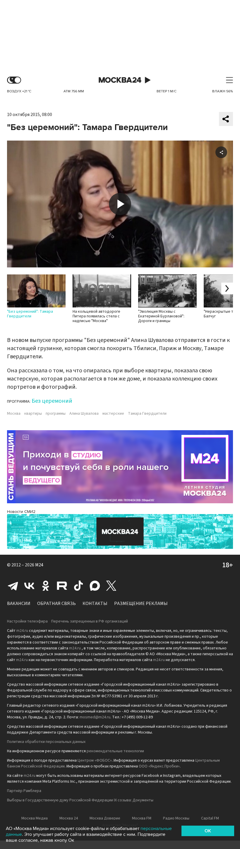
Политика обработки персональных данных (46, 742)
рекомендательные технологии (115, 751)
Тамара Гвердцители (147, 413)
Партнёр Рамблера (24, 791)
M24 (39, 565)
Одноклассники (46, 586)
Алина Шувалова (84, 413)
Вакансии (18, 603)
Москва (13, 413)
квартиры (33, 413)
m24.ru (22, 631)
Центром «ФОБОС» (95, 760)
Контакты (95, 603)
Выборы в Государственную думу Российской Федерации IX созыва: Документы (80, 800)
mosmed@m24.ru (95, 717)
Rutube (62, 586)
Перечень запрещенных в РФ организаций (89, 621)
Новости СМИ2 (21, 511)
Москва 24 (120, 80)
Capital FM (210, 818)
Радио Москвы (176, 818)
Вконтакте (29, 586)
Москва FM (141, 818)
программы (56, 413)
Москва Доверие (105, 818)
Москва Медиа (34, 818)
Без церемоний (52, 401)
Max (95, 586)
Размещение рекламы (141, 603)
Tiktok (78, 586)
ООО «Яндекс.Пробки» (159, 766)
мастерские (113, 413)
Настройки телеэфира (27, 621)
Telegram (13, 586)
